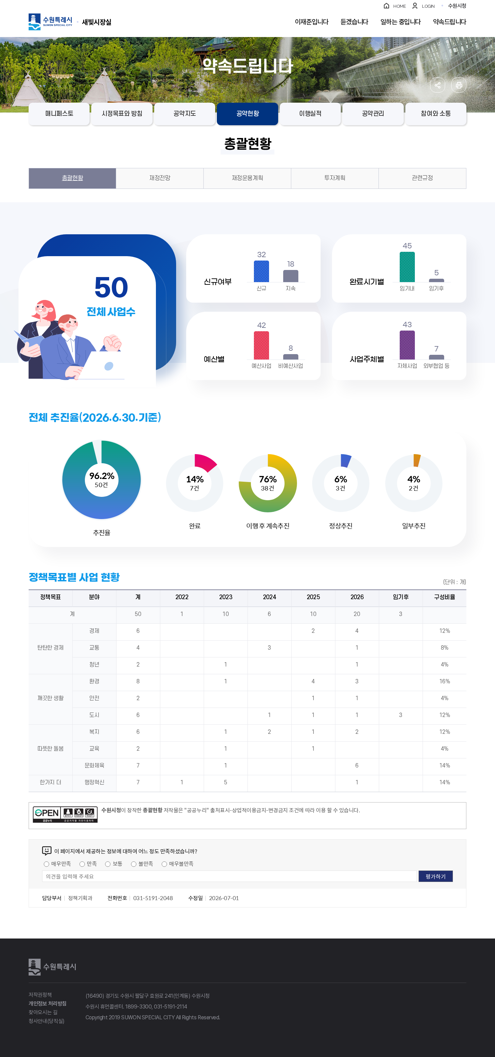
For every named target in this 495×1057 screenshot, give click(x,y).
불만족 (145, 863)
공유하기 (437, 85)
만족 (92, 863)
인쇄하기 (458, 85)
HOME (399, 6)
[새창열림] (65, 815)
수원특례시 (52, 967)
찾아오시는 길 (43, 1012)
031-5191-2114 (170, 1006)
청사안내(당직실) (47, 1021)
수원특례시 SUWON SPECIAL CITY (96, 22)
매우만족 (61, 863)
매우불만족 (181, 863)
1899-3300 (138, 1006)
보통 (118, 863)
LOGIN (428, 6)
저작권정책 (40, 995)
